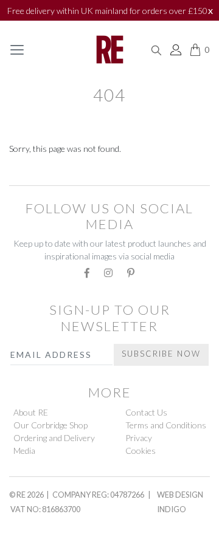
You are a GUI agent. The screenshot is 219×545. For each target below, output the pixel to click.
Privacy (138, 438)
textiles (32, 173)
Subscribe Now (161, 353)
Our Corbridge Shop (50, 425)
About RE (30, 412)
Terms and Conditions (165, 425)
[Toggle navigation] (17, 49)
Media (24, 450)
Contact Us (146, 412)
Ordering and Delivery (54, 438)
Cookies (140, 450)
